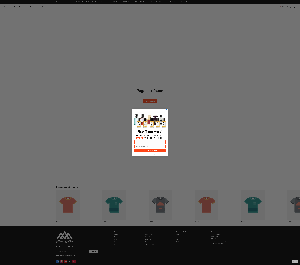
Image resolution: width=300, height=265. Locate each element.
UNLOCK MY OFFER (150, 150)
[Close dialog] (166, 110)
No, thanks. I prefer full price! (150, 154)
